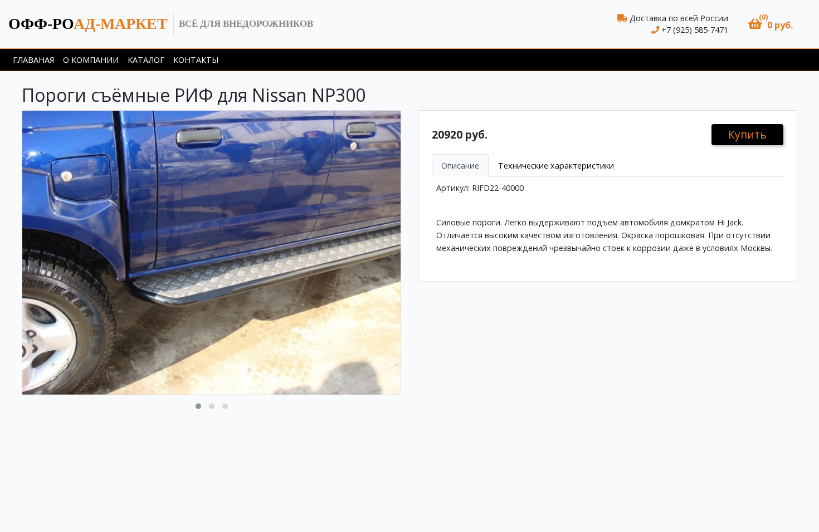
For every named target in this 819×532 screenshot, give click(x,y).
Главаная (33, 60)
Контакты (195, 60)
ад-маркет (88, 23)
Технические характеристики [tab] (556, 165)
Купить (747, 134)
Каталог (146, 60)
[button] (770, 24)
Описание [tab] (460, 165)
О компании (91, 60)
